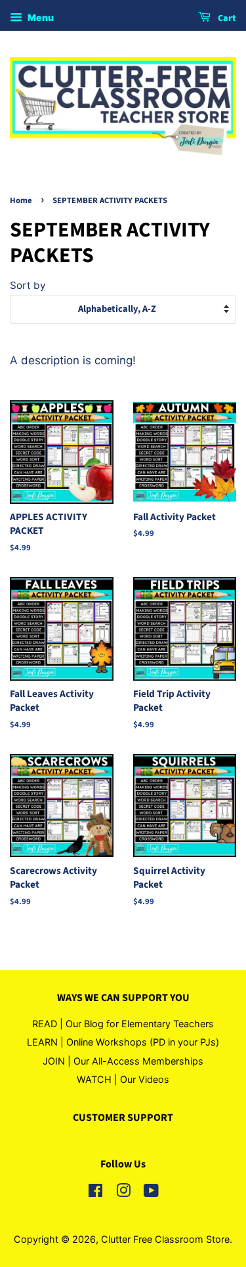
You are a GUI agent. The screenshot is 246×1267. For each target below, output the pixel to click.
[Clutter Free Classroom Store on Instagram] (123, 1192)
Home (21, 200)
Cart (226, 18)
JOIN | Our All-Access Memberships (123, 1061)
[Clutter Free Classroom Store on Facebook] (95, 1192)
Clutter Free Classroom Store (165, 1239)
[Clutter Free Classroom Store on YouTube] (151, 1192)
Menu (40, 17)
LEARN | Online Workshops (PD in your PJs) (123, 1042)
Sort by (28, 285)
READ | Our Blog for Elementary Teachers (123, 1023)
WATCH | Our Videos (123, 1079)
